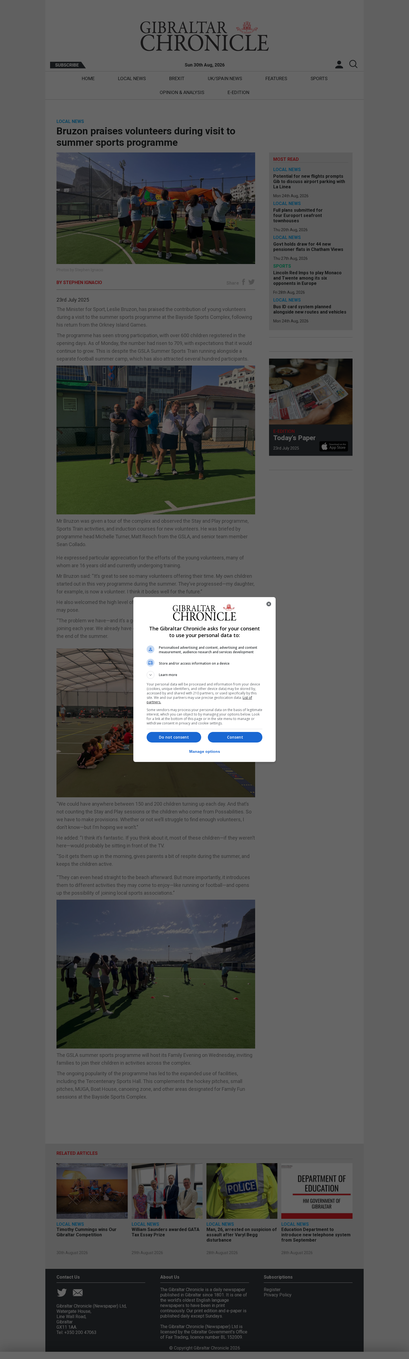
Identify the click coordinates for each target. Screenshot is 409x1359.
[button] (204, 675)
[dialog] (204, 679)
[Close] (268, 604)
